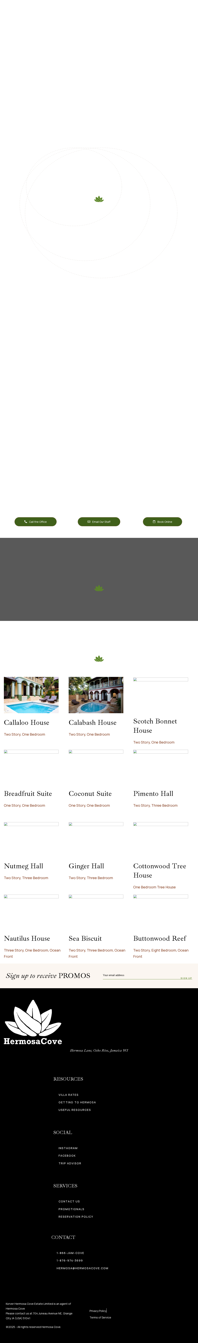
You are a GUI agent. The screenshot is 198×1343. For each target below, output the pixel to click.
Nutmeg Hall (23, 866)
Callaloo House (26, 722)
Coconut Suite (90, 793)
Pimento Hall (153, 793)
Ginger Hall (86, 866)
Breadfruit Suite (28, 793)
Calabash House (93, 722)
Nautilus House (27, 938)
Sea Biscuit (85, 938)
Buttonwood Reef (159, 938)
